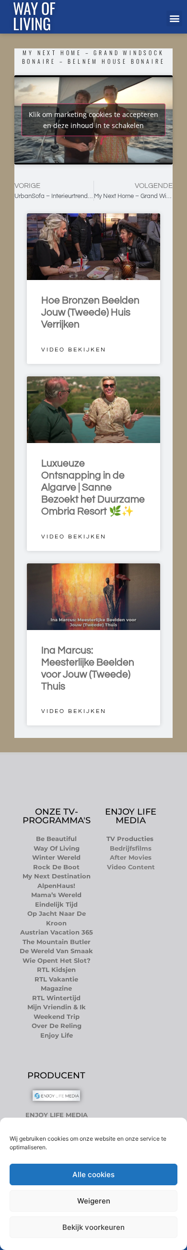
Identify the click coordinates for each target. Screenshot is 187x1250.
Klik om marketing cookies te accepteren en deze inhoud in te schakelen (93, 120)
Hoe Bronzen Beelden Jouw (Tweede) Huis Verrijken (90, 312)
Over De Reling (57, 1025)
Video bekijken (73, 350)
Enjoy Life (56, 1035)
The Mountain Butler (57, 942)
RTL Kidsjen (56, 969)
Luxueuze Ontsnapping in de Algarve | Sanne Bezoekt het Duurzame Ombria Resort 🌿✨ (93, 487)
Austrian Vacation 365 (56, 932)
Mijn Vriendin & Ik (56, 1007)
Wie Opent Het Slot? (57, 960)
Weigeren (93, 1200)
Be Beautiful (56, 838)
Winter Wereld (56, 857)
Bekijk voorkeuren (93, 1227)
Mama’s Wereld (56, 895)
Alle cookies (93, 1174)
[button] (174, 18)
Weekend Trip (57, 1016)
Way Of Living (57, 848)
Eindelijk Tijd (56, 904)
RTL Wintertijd (56, 998)
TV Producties (130, 838)
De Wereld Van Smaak (56, 951)
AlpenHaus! (56, 885)
